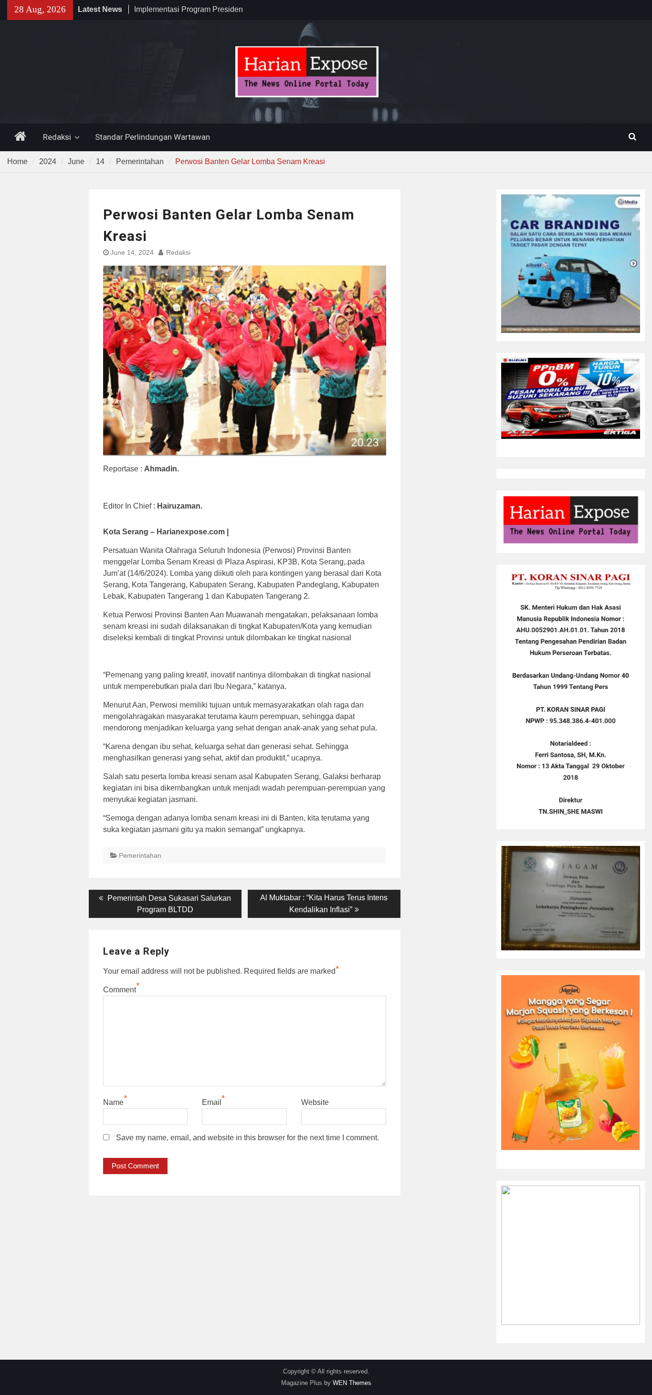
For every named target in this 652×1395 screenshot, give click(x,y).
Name (113, 1102)
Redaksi (57, 137)
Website (315, 1102)
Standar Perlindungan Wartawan (152, 137)
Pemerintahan (140, 855)
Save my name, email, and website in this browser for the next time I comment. (247, 1138)
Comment (119, 990)
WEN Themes (352, 1382)
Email (211, 1102)
